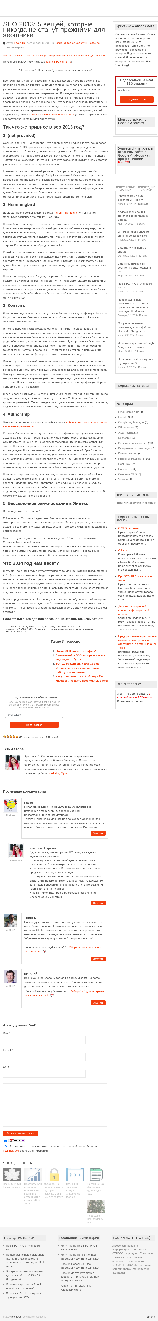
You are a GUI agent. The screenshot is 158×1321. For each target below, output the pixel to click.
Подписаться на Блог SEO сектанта (136, 81)
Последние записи (146, 188)
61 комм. (143, 255)
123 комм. (143, 204)
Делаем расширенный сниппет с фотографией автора (133, 215)
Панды (58, 212)
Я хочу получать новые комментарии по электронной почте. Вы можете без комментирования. (51, 1148)
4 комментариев (14, 47)
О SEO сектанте (128, 528)
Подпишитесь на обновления (34, 697)
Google (58, 42)
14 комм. (140, 351)
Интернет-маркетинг (75, 42)
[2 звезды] (7, 736)
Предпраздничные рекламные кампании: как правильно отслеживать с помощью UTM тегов (34, 1194)
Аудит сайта (126, 432)
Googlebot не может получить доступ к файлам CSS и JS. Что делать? (54, 1190)
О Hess (122, 550)
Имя (6, 1033)
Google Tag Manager (131, 422)
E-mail (8, 1050)
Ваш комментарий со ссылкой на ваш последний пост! (135, 267)
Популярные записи (125, 188)
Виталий (30, 973)
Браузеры (124, 437)
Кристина (19, 42)
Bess (64, 1263)
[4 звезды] (13, 736)
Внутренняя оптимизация (134, 448)
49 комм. (140, 275)
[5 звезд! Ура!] (16, 736)
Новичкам (124, 463)
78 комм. (140, 223)
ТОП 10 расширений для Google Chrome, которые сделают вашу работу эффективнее (78, 668)
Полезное (94, 42)
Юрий (64, 1285)
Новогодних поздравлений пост (95, 1219)
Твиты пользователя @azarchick (135, 502)
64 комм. (142, 239)
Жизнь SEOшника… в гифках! (76, 651)
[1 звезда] (4, 736)
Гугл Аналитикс (127, 453)
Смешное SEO (127, 474)
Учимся (123, 479)
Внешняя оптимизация (132, 443)
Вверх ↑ (151, 1316)
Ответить (98, 833)
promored (16, 1316)
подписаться (11, 1150)
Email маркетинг (128, 411)
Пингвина (71, 212)
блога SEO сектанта (58, 61)
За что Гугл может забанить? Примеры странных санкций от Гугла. (80, 1276)
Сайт (6, 1066)
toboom (30, 917)
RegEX (123, 162)
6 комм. (140, 291)
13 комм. (142, 367)
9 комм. (140, 335)
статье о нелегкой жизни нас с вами (51, 114)
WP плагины (126, 427)
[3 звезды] (10, 736)
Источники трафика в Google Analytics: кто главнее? (73, 1190)
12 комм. (143, 315)
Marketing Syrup (58, 773)
